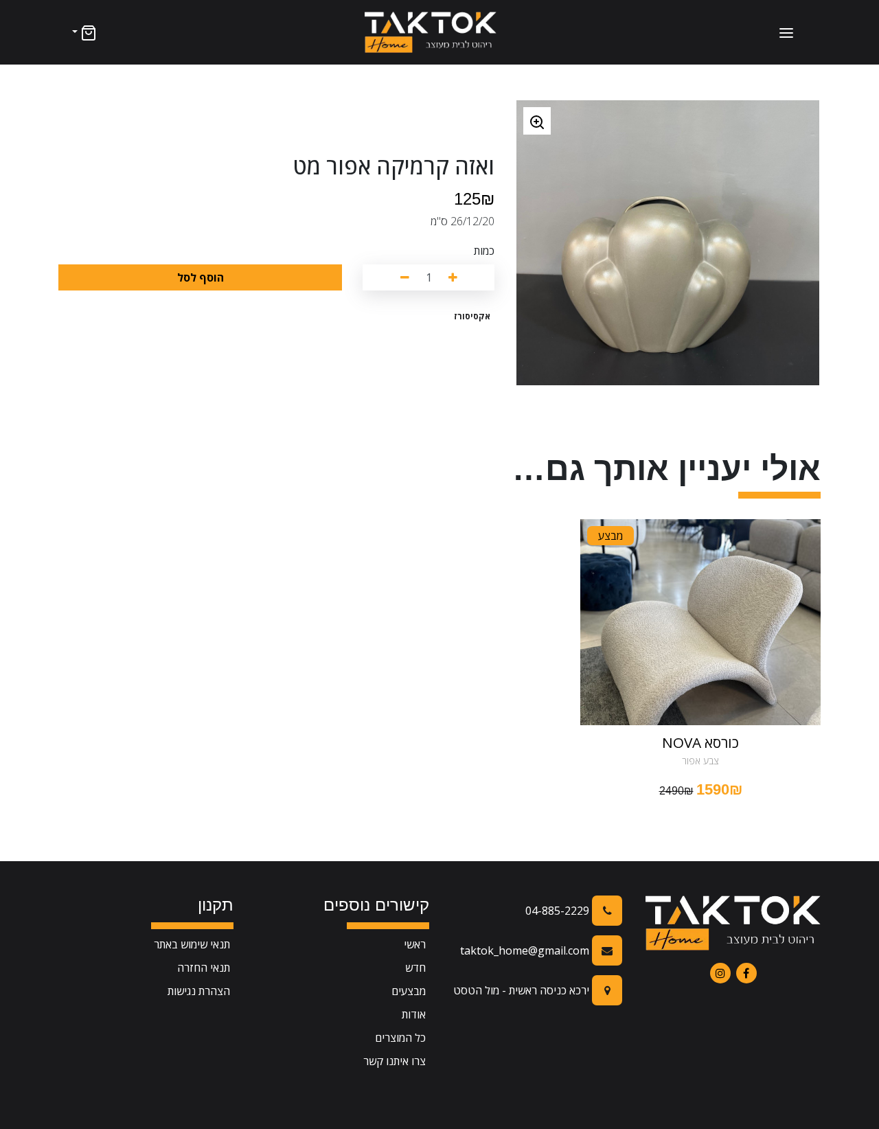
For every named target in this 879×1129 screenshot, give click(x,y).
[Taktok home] (430, 32)
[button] (83, 32)
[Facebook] (746, 973)
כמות (484, 250)
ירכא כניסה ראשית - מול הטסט (522, 990)
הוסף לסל (200, 277)
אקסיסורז (472, 316)
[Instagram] (720, 973)
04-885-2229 (558, 910)
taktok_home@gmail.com (526, 950)
